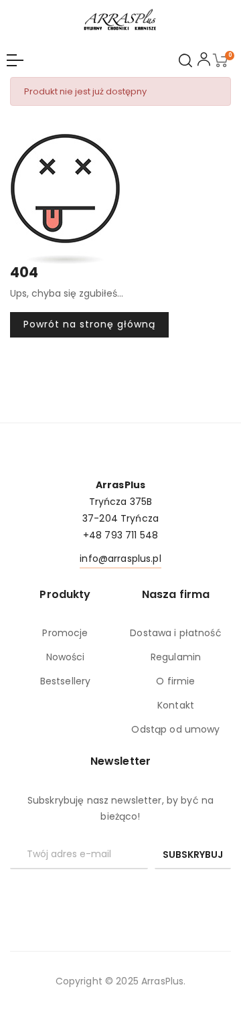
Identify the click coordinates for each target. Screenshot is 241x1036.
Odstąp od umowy (175, 729)
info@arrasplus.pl (120, 558)
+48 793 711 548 (120, 535)
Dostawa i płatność (176, 633)
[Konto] (203, 61)
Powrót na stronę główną (89, 324)
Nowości (65, 657)
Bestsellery (65, 681)
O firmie (175, 681)
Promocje (65, 633)
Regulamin (176, 657)
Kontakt (175, 705)
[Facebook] (120, 892)
